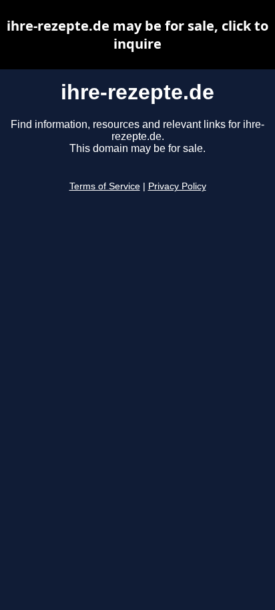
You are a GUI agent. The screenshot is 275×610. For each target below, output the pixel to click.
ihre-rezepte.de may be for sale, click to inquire (137, 35)
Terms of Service (104, 186)
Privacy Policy (177, 186)
